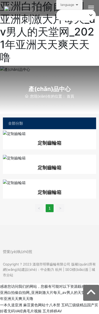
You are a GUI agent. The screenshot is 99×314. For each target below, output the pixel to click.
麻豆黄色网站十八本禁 (41, 305)
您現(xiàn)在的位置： (52, 96)
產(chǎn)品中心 (50, 88)
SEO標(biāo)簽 (76, 269)
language (67, 5)
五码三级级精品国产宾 (79, 305)
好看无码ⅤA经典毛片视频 (20, 311)
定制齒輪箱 (50, 143)
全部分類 (15, 123)
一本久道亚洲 (11, 305)
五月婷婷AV (52, 311)
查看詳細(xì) (49, 133)
